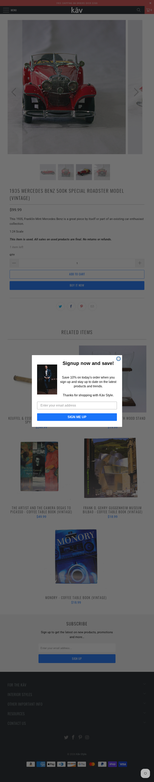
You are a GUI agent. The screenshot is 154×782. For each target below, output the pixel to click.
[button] (47, 379)
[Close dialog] (119, 359)
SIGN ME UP (77, 417)
